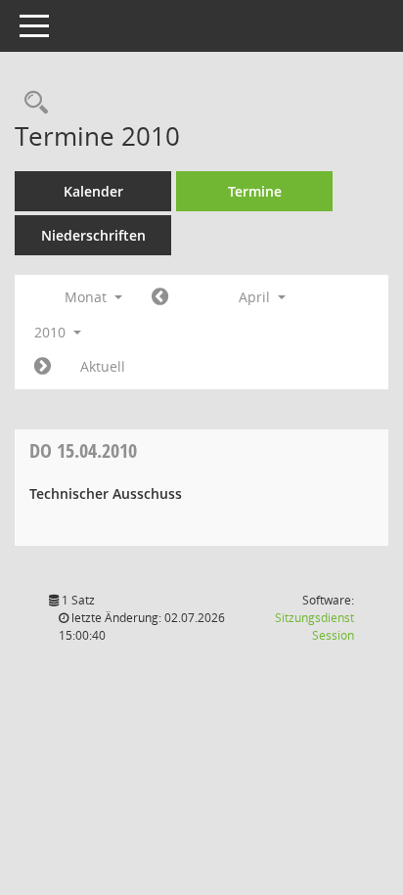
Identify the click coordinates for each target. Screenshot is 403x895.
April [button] (256, 297)
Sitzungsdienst (314, 626)
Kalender (93, 191)
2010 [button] (51, 332)
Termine (255, 191)
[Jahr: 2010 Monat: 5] (43, 366)
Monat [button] (88, 297)
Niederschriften (93, 235)
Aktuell (102, 366)
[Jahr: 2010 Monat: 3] (160, 297)
